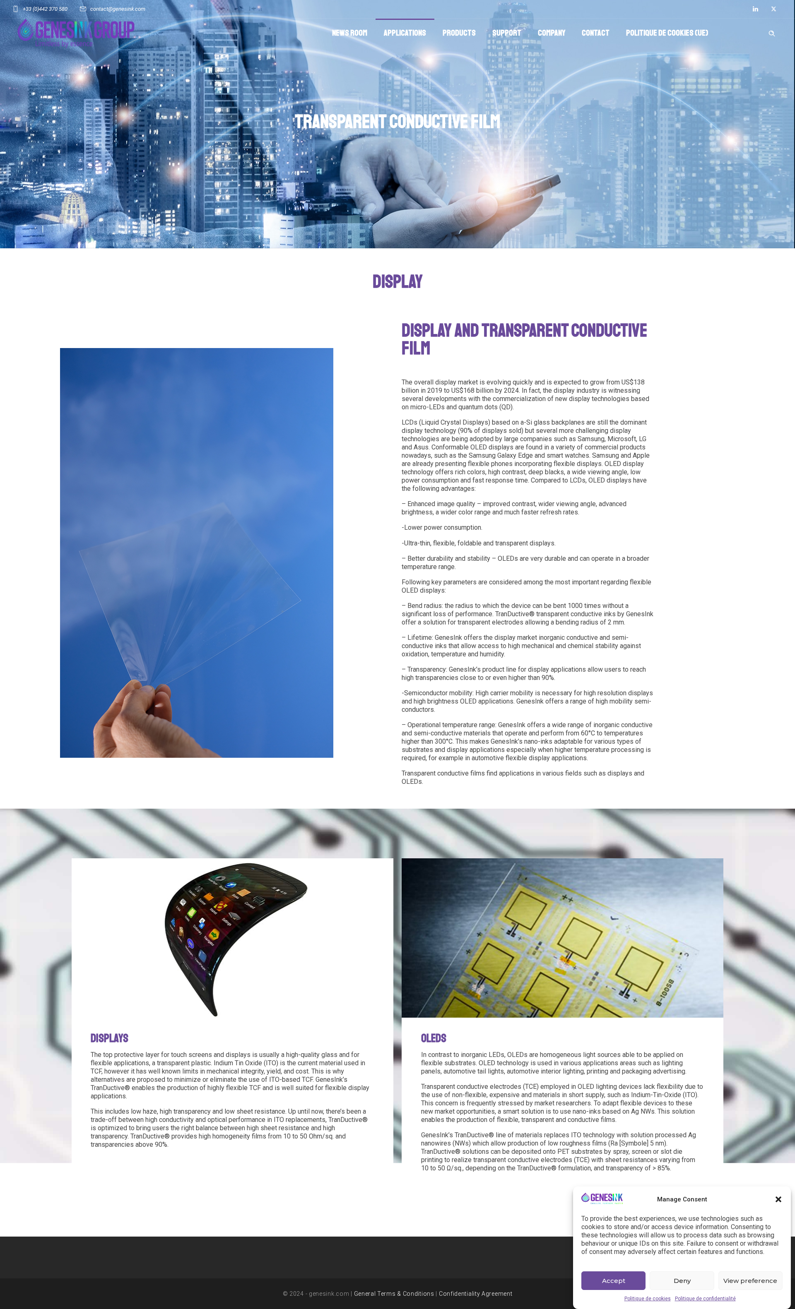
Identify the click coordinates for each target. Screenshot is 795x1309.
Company (551, 33)
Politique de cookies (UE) (667, 33)
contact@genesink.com (117, 9)
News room (349, 33)
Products (459, 33)
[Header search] (772, 32)
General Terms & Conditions (394, 1293)
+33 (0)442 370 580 (45, 9)
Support (506, 33)
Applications (405, 33)
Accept (613, 1281)
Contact (596, 33)
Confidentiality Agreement (476, 1293)
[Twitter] (773, 9)
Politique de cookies (647, 1299)
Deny (682, 1281)
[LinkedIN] (755, 9)
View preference (750, 1281)
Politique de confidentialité (705, 1299)
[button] (778, 1199)
